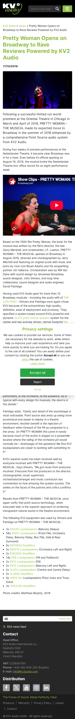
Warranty (24, 703)
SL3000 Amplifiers (21, 573)
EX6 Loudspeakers (23, 557)
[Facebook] (6, 687)
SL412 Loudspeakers (23, 569)
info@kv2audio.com (25, 671)
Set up (37, 389)
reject (25, 359)
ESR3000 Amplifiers (22, 553)
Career (59, 703)
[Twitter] (16, 687)
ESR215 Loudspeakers (24, 549)
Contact (10, 634)
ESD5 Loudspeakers (24, 533)
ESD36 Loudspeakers (23, 529)
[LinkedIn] (46, 687)
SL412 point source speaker (32, 317)
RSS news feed (16, 626)
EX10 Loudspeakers (22, 561)
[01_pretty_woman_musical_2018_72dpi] (37, 89)
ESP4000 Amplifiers (22, 545)
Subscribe (64, 618)
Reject (38, 382)
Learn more (37, 363)
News (22, 25)
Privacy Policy (42, 703)
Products (8, 703)
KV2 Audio (9, 25)
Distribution (14, 679)
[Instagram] (36, 687)
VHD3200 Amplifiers (22, 585)
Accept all (37, 373)
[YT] (26, 687)
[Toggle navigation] (67, 8)
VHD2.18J (16, 577)
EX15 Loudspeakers (23, 565)
